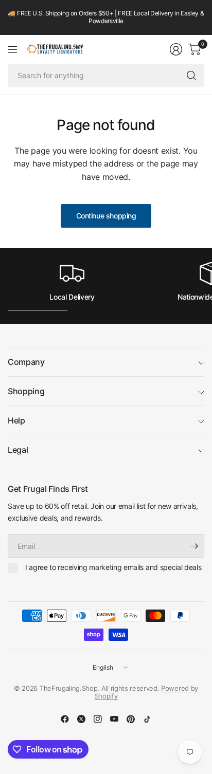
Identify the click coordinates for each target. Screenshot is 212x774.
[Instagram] (98, 719)
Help (16, 420)
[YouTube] (114, 719)
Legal (18, 450)
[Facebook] (65, 719)
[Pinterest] (130, 719)
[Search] (191, 75)
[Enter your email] (194, 546)
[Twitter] (81, 719)
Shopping (26, 391)
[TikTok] (147, 719)
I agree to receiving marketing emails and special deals (113, 567)
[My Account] (176, 49)
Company (26, 362)
